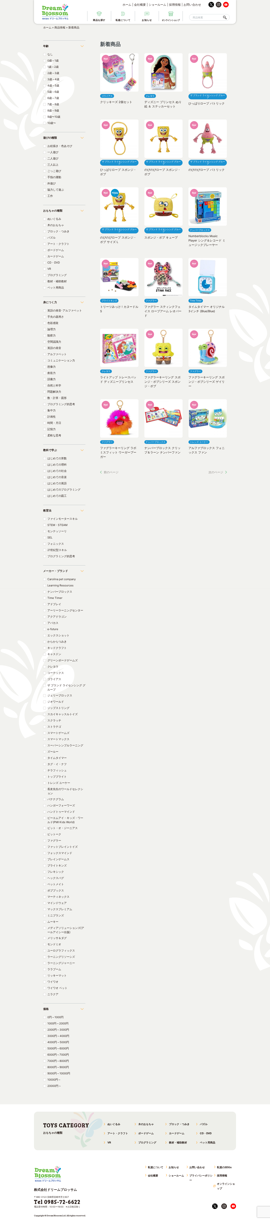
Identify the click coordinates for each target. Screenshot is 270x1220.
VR (49, 269)
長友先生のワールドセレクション (65, 791)
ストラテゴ (54, 726)
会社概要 (140, 4)
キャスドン (54, 654)
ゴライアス (54, 679)
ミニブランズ (55, 915)
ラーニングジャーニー (61, 963)
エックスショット (58, 635)
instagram (218, 4)
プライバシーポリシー (201, 1178)
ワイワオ (52, 981)
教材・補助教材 (57, 281)
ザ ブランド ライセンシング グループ (66, 687)
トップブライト (57, 776)
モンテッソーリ (57, 531)
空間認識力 (54, 341)
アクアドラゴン (57, 616)
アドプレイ (54, 604)
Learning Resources (60, 585)
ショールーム (157, 4)
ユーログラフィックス (61, 950)
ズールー (52, 751)
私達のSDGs (224, 1167)
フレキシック (55, 871)
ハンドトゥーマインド (61, 811)
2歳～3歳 (53, 73)
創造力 (51, 373)
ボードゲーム (55, 250)
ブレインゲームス (58, 859)
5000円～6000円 (58, 1048)
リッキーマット (57, 975)
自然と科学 (54, 385)
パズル (51, 237)
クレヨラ (52, 666)
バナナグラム (55, 799)
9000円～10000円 (58, 1073)
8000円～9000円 (58, 1067)
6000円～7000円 (58, 1054)
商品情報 (59, 27)
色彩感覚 (52, 323)
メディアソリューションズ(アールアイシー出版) (65, 930)
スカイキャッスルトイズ (62, 714)
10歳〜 (51, 123)
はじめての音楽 (57, 477)
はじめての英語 (57, 483)
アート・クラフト (58, 244)
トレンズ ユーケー (58, 783)
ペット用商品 (55, 287)
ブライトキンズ (57, 865)
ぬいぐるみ (54, 219)
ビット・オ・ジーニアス (62, 828)
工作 (50, 196)
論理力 (51, 329)
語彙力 (51, 379)
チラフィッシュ (57, 770)
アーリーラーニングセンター (65, 610)
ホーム (127, 4)
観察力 (51, 335)
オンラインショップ (226, 1186)
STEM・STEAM (57, 525)
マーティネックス (58, 896)
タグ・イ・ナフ (57, 764)
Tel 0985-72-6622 (57, 1201)
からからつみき (57, 641)
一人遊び (52, 152)
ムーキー (52, 921)
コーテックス (55, 673)
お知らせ (174, 1167)
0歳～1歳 (53, 60)
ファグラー (54, 840)
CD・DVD (53, 262)
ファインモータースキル (62, 518)
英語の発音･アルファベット (64, 310)
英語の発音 (54, 348)
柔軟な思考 (54, 435)
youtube (226, 4)
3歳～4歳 (53, 79)
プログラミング (57, 275)
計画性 (51, 416)
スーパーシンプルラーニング (65, 745)
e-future (52, 629)
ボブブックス (55, 890)
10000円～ (54, 1079)
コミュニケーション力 (61, 360)
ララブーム (54, 969)
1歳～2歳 (53, 67)
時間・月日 (54, 423)
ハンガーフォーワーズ (61, 805)
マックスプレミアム (59, 909)
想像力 (51, 366)
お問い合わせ (192, 4)
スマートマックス (58, 739)
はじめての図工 (57, 496)
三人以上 (52, 164)
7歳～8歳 (53, 104)
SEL (49, 537)
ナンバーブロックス (59, 591)
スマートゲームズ (58, 733)
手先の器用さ (55, 316)
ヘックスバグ (55, 878)
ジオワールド (55, 701)
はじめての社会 (57, 471)
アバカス (52, 623)
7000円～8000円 (58, 1061)
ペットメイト (55, 884)
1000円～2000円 (58, 1023)
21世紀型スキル (57, 550)
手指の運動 (54, 177)
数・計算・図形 (57, 398)
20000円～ (54, 1086)
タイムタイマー (57, 758)
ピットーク (54, 834)
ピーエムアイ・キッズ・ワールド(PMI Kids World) (65, 820)
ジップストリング (58, 708)
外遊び (51, 183)
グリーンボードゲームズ (62, 660)
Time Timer (54, 598)
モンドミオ (54, 944)
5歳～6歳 (53, 91)
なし (50, 54)
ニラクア (52, 994)
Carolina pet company (61, 579)
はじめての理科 (57, 464)
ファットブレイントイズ (62, 846)
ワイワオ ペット (57, 988)
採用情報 (175, 4)
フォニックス (55, 543)
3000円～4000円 (58, 1036)
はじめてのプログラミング (63, 489)
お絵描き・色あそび (59, 146)
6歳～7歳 (53, 98)
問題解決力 (54, 391)
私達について (155, 1167)
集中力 (51, 410)
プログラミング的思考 (61, 404)
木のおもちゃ (55, 225)
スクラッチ (54, 720)
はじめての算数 (57, 458)
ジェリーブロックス (59, 695)
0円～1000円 (55, 1017)
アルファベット (57, 354)
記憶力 (51, 429)
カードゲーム (55, 256)
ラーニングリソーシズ (61, 956)
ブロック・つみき (58, 231)
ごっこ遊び (54, 171)
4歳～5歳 (53, 85)
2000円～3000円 (58, 1029)
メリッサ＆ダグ (57, 938)
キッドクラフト (57, 648)
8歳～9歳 (53, 110)
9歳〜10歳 (53, 116)
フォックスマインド (59, 853)
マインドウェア (57, 903)
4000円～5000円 (58, 1042)
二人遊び (52, 158)
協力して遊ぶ (55, 189)
